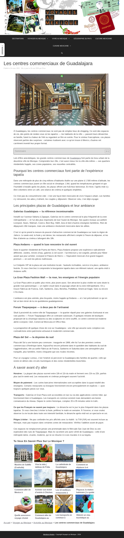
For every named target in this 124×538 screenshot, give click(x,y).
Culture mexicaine (103, 39)
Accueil (7, 523)
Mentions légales (48, 534)
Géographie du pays (83, 39)
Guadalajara (75, 158)
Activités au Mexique (42, 523)
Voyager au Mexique (37, 39)
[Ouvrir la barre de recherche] (62, 53)
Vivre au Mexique (59, 39)
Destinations (18, 39)
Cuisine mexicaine (61, 46)
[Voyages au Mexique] (62, 17)
